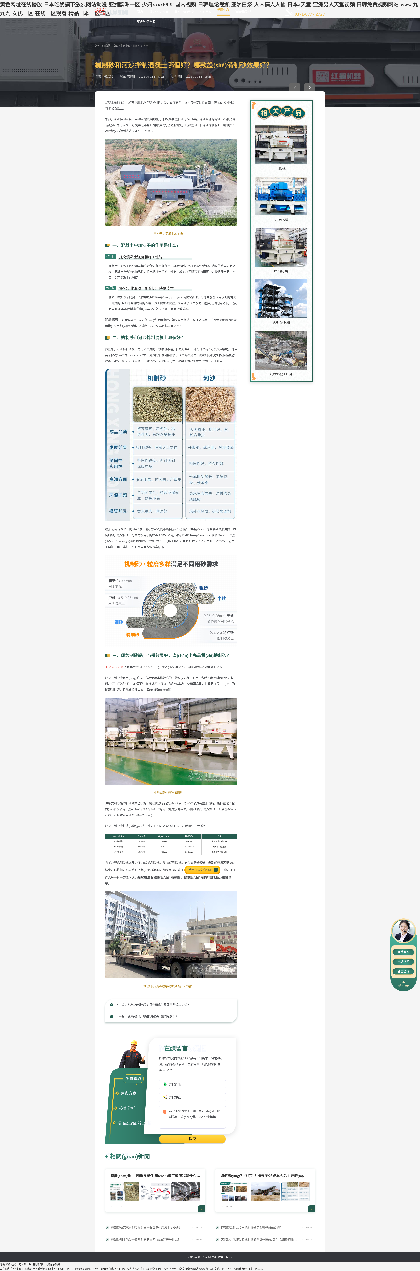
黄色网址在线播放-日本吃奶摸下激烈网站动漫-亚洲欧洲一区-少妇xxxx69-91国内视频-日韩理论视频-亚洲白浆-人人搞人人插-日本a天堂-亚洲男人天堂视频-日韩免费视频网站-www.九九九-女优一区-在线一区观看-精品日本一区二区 (131, 1268)
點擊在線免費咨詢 (200, 870)
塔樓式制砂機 (281, 323)
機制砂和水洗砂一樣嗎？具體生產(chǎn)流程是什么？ (146, 1239)
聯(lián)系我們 (146, 21)
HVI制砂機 (281, 271)
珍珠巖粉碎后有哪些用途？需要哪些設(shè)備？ (159, 1004)
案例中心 (205, 11)
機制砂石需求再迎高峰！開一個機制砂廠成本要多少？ (146, 1227)
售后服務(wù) (243, 11)
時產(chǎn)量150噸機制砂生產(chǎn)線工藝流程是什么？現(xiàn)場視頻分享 (155, 1176)
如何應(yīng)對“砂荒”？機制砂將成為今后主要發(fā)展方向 (265, 1176)
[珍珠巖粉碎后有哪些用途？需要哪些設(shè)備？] (294, 87)
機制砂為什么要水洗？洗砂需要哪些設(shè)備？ (252, 1227)
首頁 (140, 11)
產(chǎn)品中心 (184, 11)
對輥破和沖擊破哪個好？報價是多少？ (153, 1016)
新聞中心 (223, 9)
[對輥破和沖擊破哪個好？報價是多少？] (309, 87)
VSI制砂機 (281, 220)
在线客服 (404, 952)
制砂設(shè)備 (114, 667)
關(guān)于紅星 (158, 11)
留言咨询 (404, 971)
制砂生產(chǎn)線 (281, 374)
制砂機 (281, 168)
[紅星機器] (111, 11)
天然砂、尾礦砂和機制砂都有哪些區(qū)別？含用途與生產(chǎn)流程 (259, 1239)
